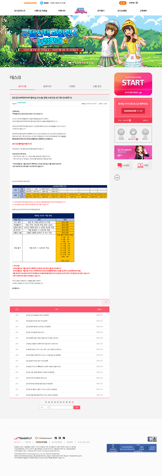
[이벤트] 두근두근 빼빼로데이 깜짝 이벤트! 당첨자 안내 (43, 366)
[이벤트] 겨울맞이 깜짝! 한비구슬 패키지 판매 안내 (42, 344)
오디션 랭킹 (122, 11)
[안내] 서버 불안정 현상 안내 (35, 332)
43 (52, 402)
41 (46, 402)
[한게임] (30, 3)
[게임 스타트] (133, 81)
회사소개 (17, 442)
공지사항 (22, 86)
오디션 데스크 (19, 11)
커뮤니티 (61, 11)
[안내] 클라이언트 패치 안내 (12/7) (36, 321)
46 (60, 402)
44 (55, 402)
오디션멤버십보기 (131, 138)
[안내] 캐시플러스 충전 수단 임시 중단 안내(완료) (41, 389)
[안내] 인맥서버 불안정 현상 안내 (36, 378)
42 (49, 402)
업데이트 (47, 86)
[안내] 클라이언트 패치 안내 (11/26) (37, 361)
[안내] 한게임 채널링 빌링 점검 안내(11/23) (39, 384)
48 (66, 402)
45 (57, 402)
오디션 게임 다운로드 (133, 92)
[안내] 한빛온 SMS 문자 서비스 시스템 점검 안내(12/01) (43, 355)
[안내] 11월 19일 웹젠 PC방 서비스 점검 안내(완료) (42, 395)
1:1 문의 (123, 165)
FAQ (143, 165)
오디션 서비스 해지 (84, 442)
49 (69, 402)
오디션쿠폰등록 (121, 138)
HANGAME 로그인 (133, 111)
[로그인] (123, 3)
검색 (76, 407)
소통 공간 (97, 86)
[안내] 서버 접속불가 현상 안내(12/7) (37, 315)
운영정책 (70, 442)
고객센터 (143, 11)
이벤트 (72, 86)
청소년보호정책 (57, 442)
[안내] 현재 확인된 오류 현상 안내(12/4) (38, 326)
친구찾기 (100, 11)
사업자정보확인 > (71, 449)
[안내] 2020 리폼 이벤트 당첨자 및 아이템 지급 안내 (42, 338)
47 (63, 402)
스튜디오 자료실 (40, 11)
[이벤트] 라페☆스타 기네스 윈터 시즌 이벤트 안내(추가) (43, 349)
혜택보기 (145, 120)
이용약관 (28, 442)
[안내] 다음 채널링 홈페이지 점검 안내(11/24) (40, 372)
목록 (106, 302)
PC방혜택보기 (145, 138)
